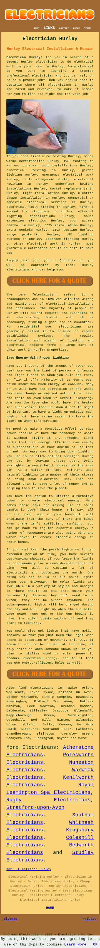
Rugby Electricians (48, 800)
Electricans (39, 747)
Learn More (75, 944)
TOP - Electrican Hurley (28, 869)
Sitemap (10, 918)
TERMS (87, 28)
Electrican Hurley (23, 57)
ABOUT (76, 28)
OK (95, 944)
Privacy (89, 918)
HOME (36, 28)
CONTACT (64, 28)
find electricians (36, 688)
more (82, 738)
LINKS (49, 28)
